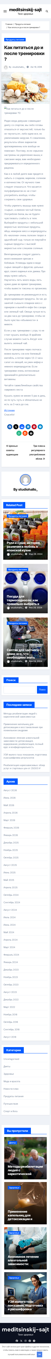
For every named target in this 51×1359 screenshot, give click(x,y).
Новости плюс (11, 1088)
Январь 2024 (11, 962)
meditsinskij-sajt (25, 9)
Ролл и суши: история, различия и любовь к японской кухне (24, 546)
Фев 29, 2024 (35, 607)
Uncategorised (11, 1059)
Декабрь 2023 (11, 969)
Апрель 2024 (11, 939)
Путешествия (11, 1103)
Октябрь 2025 (11, 857)
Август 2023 (10, 992)
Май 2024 (9, 932)
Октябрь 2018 (11, 1022)
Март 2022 (9, 1007)
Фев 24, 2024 (35, 661)
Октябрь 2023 (11, 984)
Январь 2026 (11, 835)
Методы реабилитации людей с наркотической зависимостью (20, 715)
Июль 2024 (10, 917)
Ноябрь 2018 (10, 1014)
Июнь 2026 (10, 797)
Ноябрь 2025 (11, 850)
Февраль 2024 (11, 954)
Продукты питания (15, 39)
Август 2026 (10, 790)
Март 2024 (9, 947)
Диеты (7, 1066)
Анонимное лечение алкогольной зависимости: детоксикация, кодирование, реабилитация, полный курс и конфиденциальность (23, 742)
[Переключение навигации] (5, 11)
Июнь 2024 (10, 924)
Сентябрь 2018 (12, 1029)
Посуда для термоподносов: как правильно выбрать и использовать (23, 602)
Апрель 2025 (11, 887)
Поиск (11, 680)
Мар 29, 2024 (35, 554)
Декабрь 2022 (11, 999)
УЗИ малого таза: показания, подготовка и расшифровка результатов (25, 756)
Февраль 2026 (11, 827)
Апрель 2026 (11, 812)
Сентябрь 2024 (12, 902)
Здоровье (9, 1073)
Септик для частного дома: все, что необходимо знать (23, 653)
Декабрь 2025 (11, 842)
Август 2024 (10, 909)
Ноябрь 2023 (11, 977)
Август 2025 (10, 865)
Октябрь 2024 (11, 894)
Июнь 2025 (10, 872)
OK (39, 1354)
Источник (9, 410)
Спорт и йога (10, 1111)
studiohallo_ (18, 67)
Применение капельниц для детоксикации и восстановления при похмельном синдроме (23, 727)
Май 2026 (9, 805)
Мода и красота (12, 1081)
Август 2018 (10, 1037)
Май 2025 (9, 880)
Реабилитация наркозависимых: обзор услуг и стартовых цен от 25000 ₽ (24, 767)
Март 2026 (9, 820)
